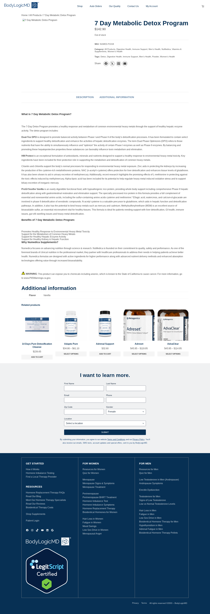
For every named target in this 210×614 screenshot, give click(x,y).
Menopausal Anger (92, 533)
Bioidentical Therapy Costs (39, 507)
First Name (69, 383)
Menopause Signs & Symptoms (98, 483)
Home (24, 15)
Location (68, 419)
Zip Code (68, 407)
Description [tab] (85, 97)
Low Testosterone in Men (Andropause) (159, 479)
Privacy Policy (138, 439)
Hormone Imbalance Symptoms (98, 505)
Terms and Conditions (116, 439)
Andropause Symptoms (151, 483)
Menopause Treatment (94, 487)
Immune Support (139, 49)
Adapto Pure (71, 344)
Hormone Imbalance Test (95, 501)
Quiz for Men (145, 473)
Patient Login (32, 520)
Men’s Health (154, 49)
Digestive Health (123, 49)
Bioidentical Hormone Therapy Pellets (158, 533)
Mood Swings (89, 526)
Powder (155, 56)
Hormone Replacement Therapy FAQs (45, 492)
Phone (109, 395)
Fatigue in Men (146, 514)
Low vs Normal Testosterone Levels (157, 504)
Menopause (89, 479)
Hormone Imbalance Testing (40, 473)
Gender (109, 407)
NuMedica (166, 49)
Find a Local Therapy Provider (41, 477)
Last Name (111, 383)
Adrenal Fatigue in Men (151, 529)
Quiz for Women (91, 473)
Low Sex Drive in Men (150, 518)
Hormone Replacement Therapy (99, 508)
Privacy (135, 603)
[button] (106, 63)
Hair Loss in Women (93, 519)
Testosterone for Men (149, 496)
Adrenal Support (105, 344)
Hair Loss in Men (147, 510)
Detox (103, 56)
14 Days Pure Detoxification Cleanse (37, 345)
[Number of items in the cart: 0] (203, 6)
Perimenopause (91, 493)
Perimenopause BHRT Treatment (99, 497)
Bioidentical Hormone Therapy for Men (158, 521)
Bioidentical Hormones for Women (100, 512)
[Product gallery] (58, 54)
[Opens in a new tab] (47, 570)
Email (66, 395)
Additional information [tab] (116, 97)
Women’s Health (115, 51)
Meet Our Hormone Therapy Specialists (46, 500)
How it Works (32, 469)
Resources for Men (148, 469)
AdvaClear (173, 344)
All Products (35, 15)
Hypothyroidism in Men (150, 525)
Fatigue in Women (92, 522)
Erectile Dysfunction (149, 490)
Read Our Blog (33, 496)
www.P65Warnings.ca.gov (37, 278)
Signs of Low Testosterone (152, 500)
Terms (144, 603)
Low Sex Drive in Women (95, 530)
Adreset (139, 344)
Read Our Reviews (35, 504)
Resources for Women (94, 469)
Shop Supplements (35, 514)
